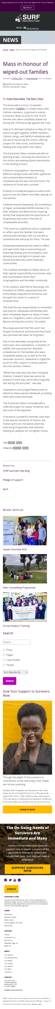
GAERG (20, 108)
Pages (9, 655)
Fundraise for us (9, 937)
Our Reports (8, 966)
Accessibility (26, 1004)
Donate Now (27, 809)
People (10, 664)
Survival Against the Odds (13, 923)
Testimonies (8, 926)
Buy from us (8, 940)
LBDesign (39, 1001)
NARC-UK (7, 946)
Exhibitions (8, 914)
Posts (9, 650)
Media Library (9, 920)
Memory (17, 448)
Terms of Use (7, 1004)
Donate (11, 889)
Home (5, 49)
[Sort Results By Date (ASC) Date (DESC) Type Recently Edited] (15, 672)
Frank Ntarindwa (15, 98)
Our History (8, 963)
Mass (19, 442)
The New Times (34, 98)
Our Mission (8, 955)
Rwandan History (10, 917)
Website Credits (37, 1004)
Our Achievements (10, 958)
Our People (8, 961)
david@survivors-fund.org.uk (13, 990)
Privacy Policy (17, 1004)
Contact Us (8, 972)
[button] (33, 28)
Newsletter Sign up (11, 943)
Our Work (7, 969)
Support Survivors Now (27, 869)
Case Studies (13, 659)
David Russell (32, 78)
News (12, 49)
